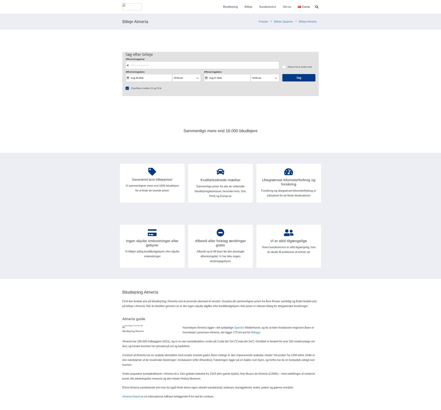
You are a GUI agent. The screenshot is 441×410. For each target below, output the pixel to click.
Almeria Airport (131, 396)
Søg (298, 78)
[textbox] (202, 65)
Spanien (239, 327)
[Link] (132, 6)
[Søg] (316, 7)
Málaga (255, 332)
